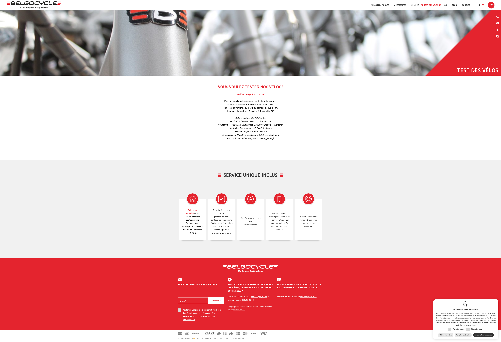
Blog (454, 5)
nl (479, 5)
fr (483, 5)
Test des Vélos (431, 5)
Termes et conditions (237, 338)
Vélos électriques (380, 5)
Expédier (216, 300)
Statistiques (476, 329)
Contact (466, 5)
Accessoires (400, 5)
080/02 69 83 (497, 18)
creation (189, 338)
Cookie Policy (211, 338)
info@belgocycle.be (497, 23)
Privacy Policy (223, 338)
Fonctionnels (458, 329)
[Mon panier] (491, 5)
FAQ (445, 5)
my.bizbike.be (239, 310)
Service (415, 5)
